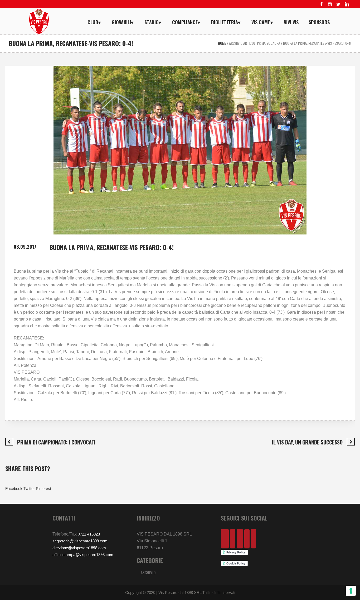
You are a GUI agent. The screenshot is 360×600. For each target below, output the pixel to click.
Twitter (29, 488)
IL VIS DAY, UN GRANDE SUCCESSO (307, 442)
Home (222, 43)
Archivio (148, 572)
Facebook (13, 488)
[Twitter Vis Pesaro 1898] (338, 4)
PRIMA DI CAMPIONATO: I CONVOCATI (56, 442)
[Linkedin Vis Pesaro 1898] (347, 4)
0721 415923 (89, 534)
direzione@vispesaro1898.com (79, 548)
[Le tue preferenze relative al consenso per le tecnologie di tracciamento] (351, 591)
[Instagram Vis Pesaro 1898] (330, 4)
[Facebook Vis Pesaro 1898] (321, 4)
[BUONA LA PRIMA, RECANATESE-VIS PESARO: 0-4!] (180, 149)
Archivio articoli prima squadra (254, 43)
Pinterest (43, 488)
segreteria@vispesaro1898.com (80, 541)
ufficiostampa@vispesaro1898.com (82, 554)
